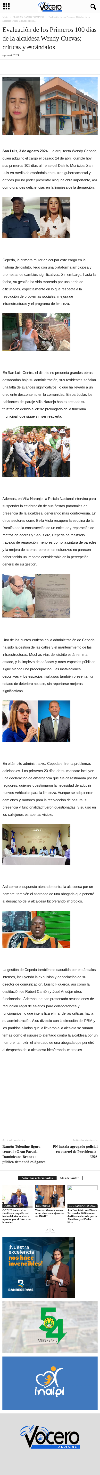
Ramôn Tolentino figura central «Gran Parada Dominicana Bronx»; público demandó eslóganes (23, 1154)
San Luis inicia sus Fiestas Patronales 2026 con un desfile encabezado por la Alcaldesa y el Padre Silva (82, 1216)
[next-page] (52, 1230)
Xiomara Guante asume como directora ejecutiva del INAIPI (49, 1213)
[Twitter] (18, 67)
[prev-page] (47, 1230)
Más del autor (69, 1178)
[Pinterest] (29, 67)
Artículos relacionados (37, 1178)
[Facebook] (7, 67)
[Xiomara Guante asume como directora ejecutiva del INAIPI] (50, 1196)
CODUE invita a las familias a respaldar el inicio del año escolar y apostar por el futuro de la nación (16, 1216)
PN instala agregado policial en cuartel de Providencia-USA (75, 1152)
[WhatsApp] (41, 67)
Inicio (5, 17)
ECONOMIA (10, 1206)
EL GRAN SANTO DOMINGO (28, 17)
